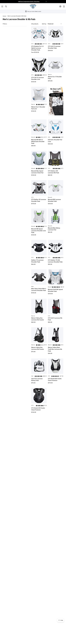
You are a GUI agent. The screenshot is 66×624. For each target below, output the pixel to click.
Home (4, 16)
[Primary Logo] (33, 6)
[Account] (60, 6)
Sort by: (44, 24)
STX (32, 43)
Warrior (50, 74)
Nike (32, 286)
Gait (32, 376)
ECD (49, 137)
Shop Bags (55, 95)
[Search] (6, 6)
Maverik (33, 137)
